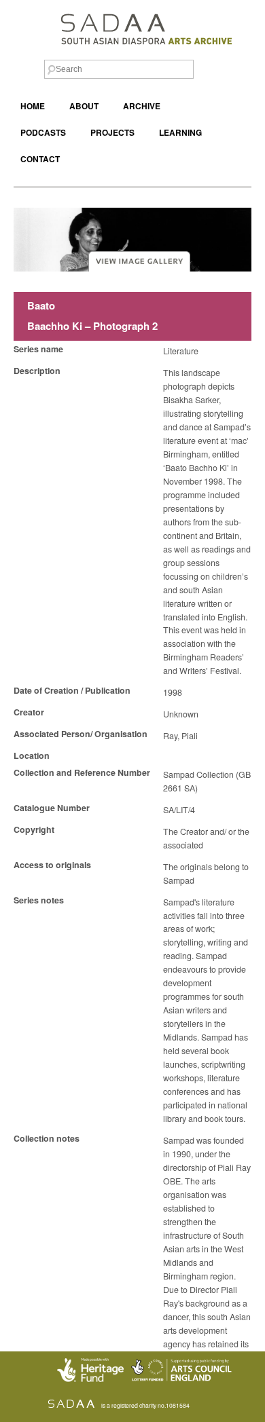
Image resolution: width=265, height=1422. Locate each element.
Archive (141, 106)
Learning (180, 132)
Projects (112, 132)
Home (32, 106)
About (84, 106)
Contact (40, 159)
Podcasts (43, 132)
